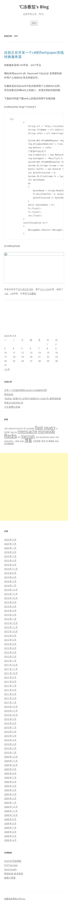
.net (6, 293)
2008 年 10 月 (11, 815)
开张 (43, 441)
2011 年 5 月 (10, 694)
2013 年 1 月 (10, 618)
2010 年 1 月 (10, 752)
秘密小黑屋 (10, 877)
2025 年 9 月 (10, 539)
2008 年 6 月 (10, 831)
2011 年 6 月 (10, 689)
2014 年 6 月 (10, 577)
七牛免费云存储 (12, 406)
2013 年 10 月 (11, 598)
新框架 (51, 441)
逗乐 (57, 441)
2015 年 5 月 (10, 560)
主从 (22, 441)
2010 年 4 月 (10, 739)
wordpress (44, 437)
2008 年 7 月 (10, 827)
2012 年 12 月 (11, 623)
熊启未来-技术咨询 (13, 873)
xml (57, 437)
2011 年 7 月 (10, 685)
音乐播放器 (9, 443)
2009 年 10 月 (11, 765)
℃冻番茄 (31, 293)
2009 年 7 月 (10, 777)
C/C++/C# (45, 289)
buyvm (19, 428)
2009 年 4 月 (10, 790)
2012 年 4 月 (10, 648)
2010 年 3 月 (10, 744)
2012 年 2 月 (10, 656)
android (12, 428)
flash (39, 427)
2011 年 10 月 (11, 673)
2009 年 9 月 (10, 769)
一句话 (16, 441)
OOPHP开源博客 (12, 861)
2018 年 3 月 (10, 552)
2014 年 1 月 (10, 585)
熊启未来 (8, 394)
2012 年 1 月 (10, 660)
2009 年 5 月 (10, 785)
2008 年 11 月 (11, 810)
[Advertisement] (34, 487)
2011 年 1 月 (10, 702)
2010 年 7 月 (10, 727)
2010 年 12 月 (11, 706)
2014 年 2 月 (10, 581)
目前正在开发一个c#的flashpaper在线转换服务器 (34, 54)
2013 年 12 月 (11, 589)
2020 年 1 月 (10, 547)
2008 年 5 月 (10, 836)
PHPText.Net (11, 865)
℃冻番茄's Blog (34, 7)
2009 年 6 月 (10, 781)
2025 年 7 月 (10, 543)
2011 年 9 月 (10, 677)
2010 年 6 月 (10, 731)
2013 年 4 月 (10, 610)
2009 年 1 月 (10, 802)
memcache (27, 431)
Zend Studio (10, 869)
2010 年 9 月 (10, 719)
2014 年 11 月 (11, 568)
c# (11, 293)
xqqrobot (8, 441)
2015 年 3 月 (10, 564)
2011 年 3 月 (10, 698)
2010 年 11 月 (11, 710)
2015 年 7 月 (10, 556)
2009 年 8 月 (10, 773)
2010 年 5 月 (10, 735)
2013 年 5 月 (10, 606)
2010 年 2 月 (10, 748)
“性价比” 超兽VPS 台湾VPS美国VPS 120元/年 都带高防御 (32, 398)
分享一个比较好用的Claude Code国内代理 (25, 390)
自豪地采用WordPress (14, 898)
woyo (52, 437)
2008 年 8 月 (10, 823)
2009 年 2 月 (10, 798)
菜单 (34, 23)
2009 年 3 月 (10, 794)
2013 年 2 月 (10, 614)
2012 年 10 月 (11, 631)
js (57, 428)
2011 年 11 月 (11, 669)
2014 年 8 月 (10, 573)
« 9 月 (7, 369)
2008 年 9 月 (10, 819)
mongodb (46, 431)
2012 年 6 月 (10, 639)
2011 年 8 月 (10, 681)
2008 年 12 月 (11, 806)
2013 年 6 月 (10, 602)
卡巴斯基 (37, 441)
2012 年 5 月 (10, 643)
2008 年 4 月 (10, 840)
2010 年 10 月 (11, 714)
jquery (49, 427)
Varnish (28, 436)
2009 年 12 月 (11, 756)
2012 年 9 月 (10, 635)
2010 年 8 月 (10, 723)
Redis (10, 435)
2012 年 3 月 (10, 652)
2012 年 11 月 (11, 627)
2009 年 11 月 (11, 760)
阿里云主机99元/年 (13, 402)
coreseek (30, 428)
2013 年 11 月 (11, 593)
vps (37, 437)
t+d (19, 437)
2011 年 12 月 (11, 664)
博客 (28, 440)
